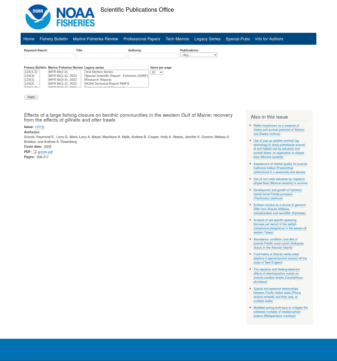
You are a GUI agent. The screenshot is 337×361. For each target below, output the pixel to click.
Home (28, 39)
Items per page (160, 67)
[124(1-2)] (32, 72)
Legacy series (94, 67)
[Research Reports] (117, 80)
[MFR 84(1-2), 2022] (64, 84)
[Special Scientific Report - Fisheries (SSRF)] (117, 76)
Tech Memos (177, 39)
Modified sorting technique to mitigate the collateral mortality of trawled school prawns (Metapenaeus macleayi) (281, 311)
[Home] (60, 17)
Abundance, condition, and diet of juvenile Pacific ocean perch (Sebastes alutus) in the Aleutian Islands (279, 243)
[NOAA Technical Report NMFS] (117, 84)
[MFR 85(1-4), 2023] (64, 76)
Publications (189, 50)
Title (79, 50)
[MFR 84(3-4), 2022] (64, 80)
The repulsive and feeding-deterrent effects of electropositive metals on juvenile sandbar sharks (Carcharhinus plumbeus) (278, 275)
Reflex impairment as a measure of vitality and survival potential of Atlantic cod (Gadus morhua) (279, 129)
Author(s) (134, 50)
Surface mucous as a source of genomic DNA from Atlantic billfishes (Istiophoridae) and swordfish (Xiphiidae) (280, 209)
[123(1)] (32, 80)
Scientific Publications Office (137, 9)
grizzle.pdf (45, 151)
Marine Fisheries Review (95, 39)
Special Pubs (238, 39)
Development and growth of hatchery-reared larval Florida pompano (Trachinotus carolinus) (278, 194)
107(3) (39, 126)
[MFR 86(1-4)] (64, 72)
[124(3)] (32, 76)
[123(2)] (32, 84)
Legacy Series (207, 39)
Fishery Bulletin (54, 39)
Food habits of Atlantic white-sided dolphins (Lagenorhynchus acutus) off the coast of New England (280, 258)
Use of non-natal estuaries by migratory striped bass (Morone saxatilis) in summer (281, 181)
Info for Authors (269, 39)
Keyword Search (35, 50)
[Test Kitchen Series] (117, 72)
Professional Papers (142, 39)
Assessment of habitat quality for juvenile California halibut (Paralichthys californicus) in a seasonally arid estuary (280, 167)
